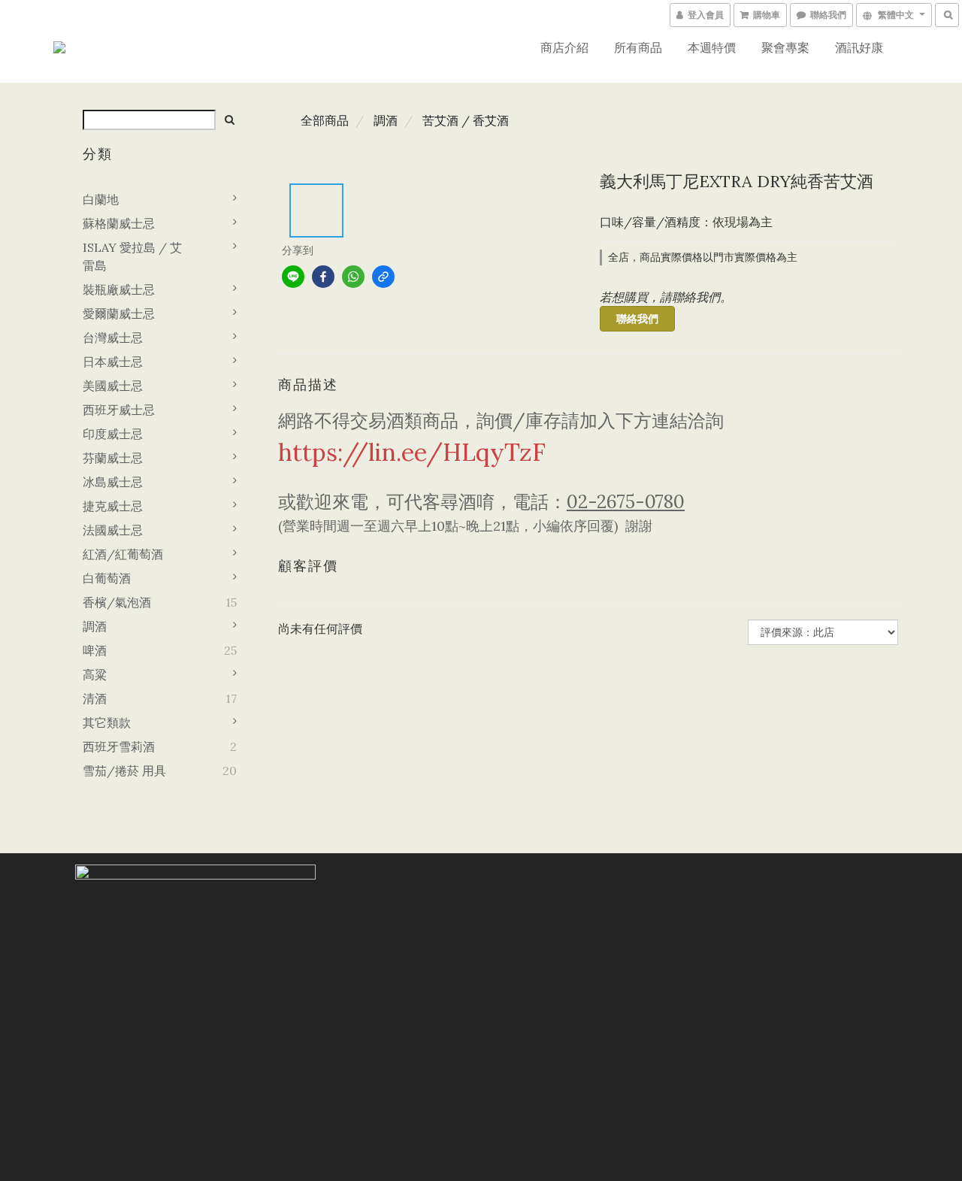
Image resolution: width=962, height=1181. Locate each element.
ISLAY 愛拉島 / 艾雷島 (132, 256)
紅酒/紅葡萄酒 (123, 554)
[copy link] (383, 276)
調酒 (95, 626)
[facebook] (323, 276)
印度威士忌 (113, 433)
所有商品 (638, 47)
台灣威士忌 (113, 337)
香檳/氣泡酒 (117, 602)
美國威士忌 (113, 385)
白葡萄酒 (107, 578)
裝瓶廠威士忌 (119, 289)
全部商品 (325, 120)
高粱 (95, 674)
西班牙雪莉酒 (119, 746)
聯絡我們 (637, 319)
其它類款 (107, 722)
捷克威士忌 (113, 505)
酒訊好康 (859, 47)
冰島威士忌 (113, 481)
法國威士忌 (113, 530)
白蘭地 (101, 199)
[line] (293, 276)
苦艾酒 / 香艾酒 (465, 120)
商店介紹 (564, 47)
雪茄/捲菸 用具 (124, 770)
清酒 (95, 698)
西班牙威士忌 (119, 409)
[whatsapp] (353, 276)
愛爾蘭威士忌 (119, 313)
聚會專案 (785, 47)
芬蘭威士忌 (113, 457)
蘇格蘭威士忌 (119, 223)
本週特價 (712, 47)
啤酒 (95, 650)
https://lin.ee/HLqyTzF (412, 452)
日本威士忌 (113, 361)
